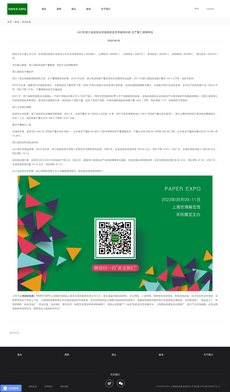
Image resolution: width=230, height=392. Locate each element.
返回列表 (14, 332)
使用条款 (48, 386)
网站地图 (64, 386)
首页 (9, 22)
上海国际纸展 (26, 295)
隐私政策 (33, 386)
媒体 (16, 22)
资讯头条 (26, 22)
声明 (196, 9)
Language (210, 9)
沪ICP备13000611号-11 (210, 386)
